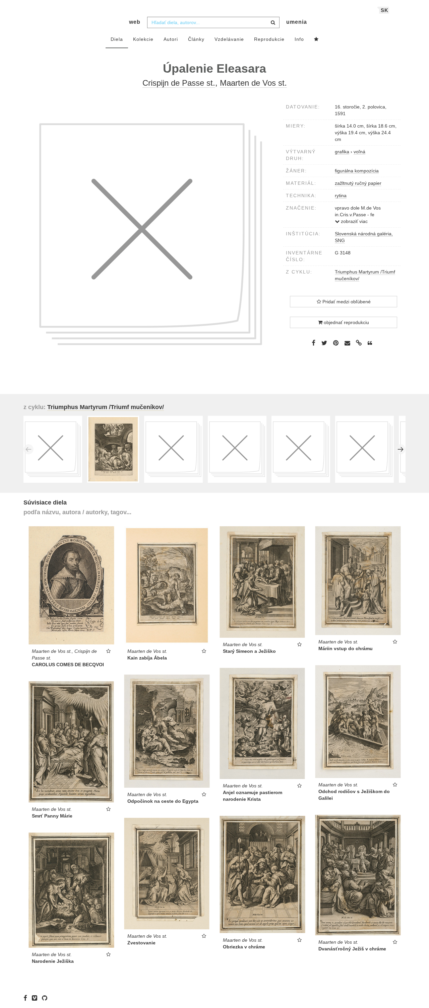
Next (400, 449)
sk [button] (384, 10)
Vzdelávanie (229, 39)
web (134, 22)
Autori (171, 39)
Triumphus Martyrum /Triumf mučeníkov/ (105, 407)
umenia (296, 22)
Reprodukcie (269, 39)
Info (299, 39)
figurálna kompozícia (357, 170)
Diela (117, 39)
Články (196, 39)
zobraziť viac (354, 221)
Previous (28, 449)
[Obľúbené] (316, 39)
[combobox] (213, 22)
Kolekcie (143, 39)
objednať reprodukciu (345, 322)
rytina (341, 195)
